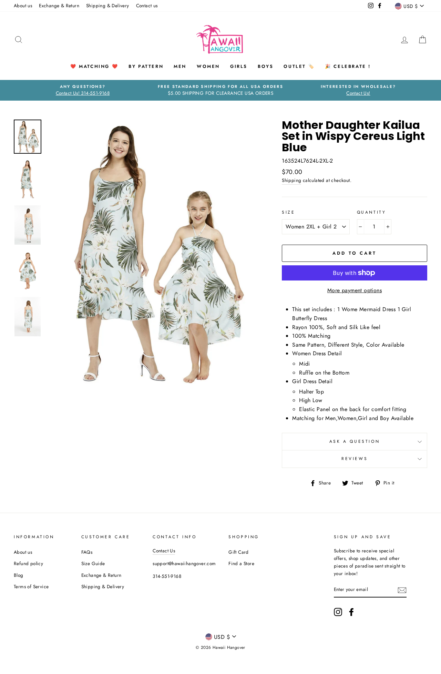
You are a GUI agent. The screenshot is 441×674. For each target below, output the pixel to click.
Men (180, 66)
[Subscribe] (402, 589)
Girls (238, 66)
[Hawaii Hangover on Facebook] (351, 612)
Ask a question (354, 441)
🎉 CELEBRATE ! (348, 66)
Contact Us (164, 550)
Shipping (291, 180)
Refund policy (28, 563)
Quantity (371, 212)
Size (288, 212)
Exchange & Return (59, 5)
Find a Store (241, 563)
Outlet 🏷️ (299, 66)
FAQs (87, 552)
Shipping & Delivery (107, 5)
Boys (265, 66)
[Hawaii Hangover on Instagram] (338, 612)
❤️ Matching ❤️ (94, 66)
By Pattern (146, 66)
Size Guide (93, 563)
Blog (18, 575)
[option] (83, 90)
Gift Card (238, 552)
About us (23, 5)
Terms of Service (31, 586)
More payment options (354, 290)
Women (208, 66)
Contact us (147, 5)
